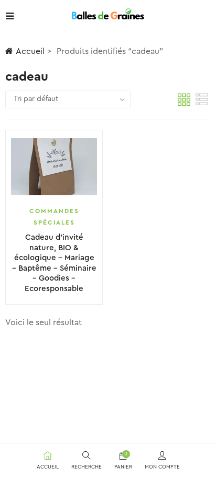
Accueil (30, 51)
